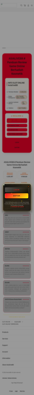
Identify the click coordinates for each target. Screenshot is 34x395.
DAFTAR (16, 196)
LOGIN (16, 190)
